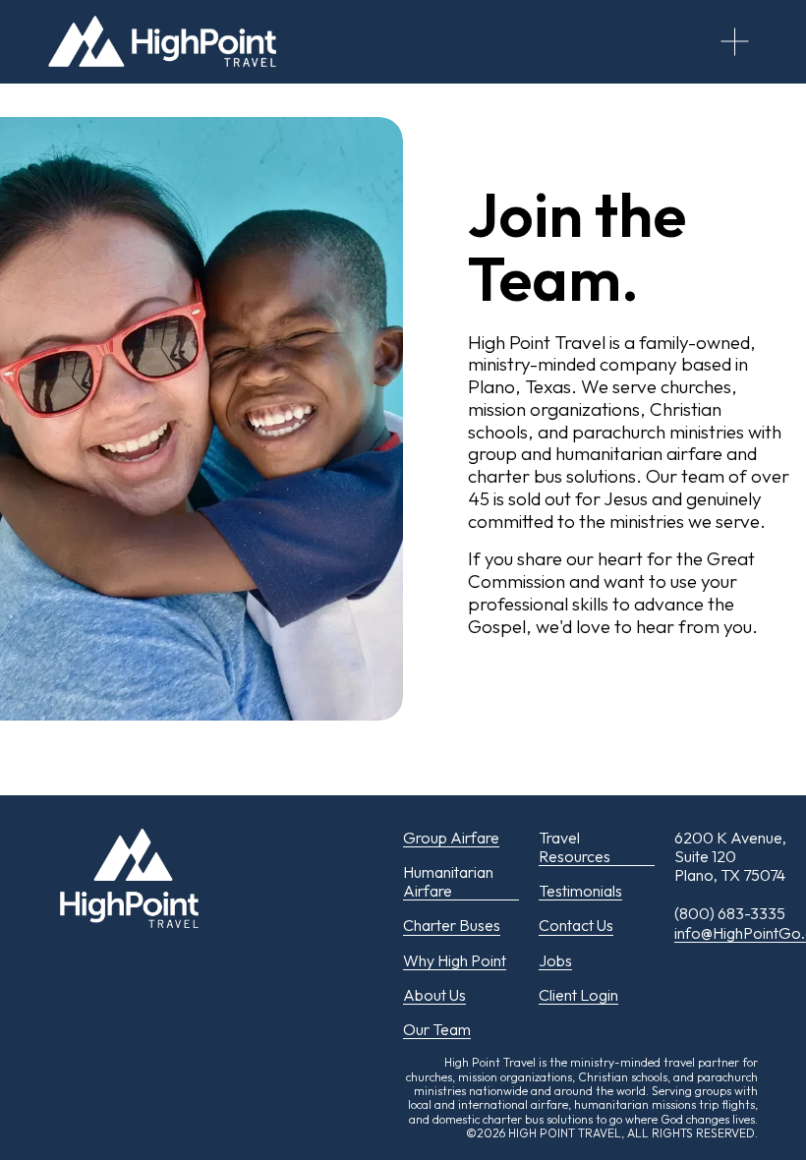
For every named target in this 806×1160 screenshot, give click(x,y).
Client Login (578, 995)
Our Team (437, 1029)
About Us (434, 995)
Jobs (555, 961)
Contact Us (576, 925)
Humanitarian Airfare (448, 881)
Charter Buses (451, 925)
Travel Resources (574, 847)
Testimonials (580, 891)
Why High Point (454, 961)
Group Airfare (451, 838)
